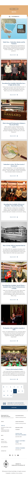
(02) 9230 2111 (18, 449)
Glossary (18, 429)
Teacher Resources (20, 415)
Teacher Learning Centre (21, 417)
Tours (2, 439)
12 (4, 395)
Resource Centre (19, 427)
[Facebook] (10, 455)
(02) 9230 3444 (18, 443)
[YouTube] (18, 455)
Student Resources (20, 421)
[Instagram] (12, 455)
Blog (2, 435)
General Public (4, 442)
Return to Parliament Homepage (18, 464)
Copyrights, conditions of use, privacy (14, 473)
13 (7, 395)
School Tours (4, 441)
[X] (15, 455)
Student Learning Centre (21, 423)
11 (22, 391)
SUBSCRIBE (14, 407)
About (2, 421)
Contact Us (3, 450)
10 (18, 391)
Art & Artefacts (4, 446)
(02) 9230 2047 (19, 436)
